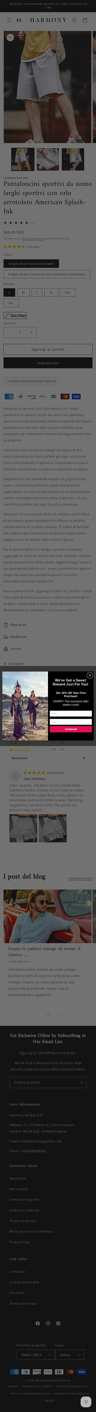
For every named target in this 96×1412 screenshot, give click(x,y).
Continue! (71, 729)
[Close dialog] (90, 675)
